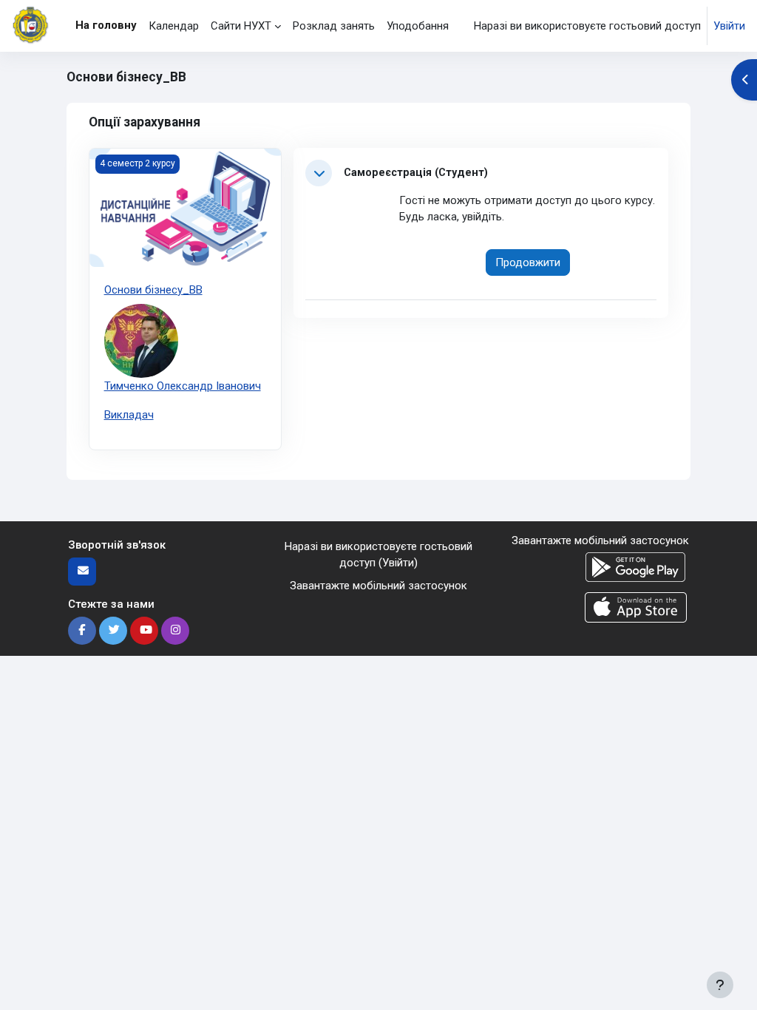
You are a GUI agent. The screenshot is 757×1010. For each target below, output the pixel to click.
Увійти (729, 26)
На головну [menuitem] (106, 25)
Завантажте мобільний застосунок (378, 585)
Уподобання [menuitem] (418, 26)
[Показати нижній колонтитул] (720, 985)
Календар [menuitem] (174, 26)
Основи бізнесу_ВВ (153, 289)
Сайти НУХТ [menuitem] (241, 26)
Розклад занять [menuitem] (334, 26)
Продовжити (527, 262)
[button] (318, 173)
